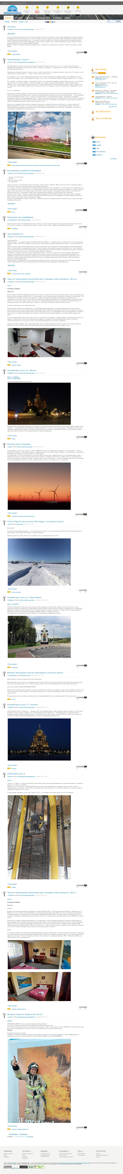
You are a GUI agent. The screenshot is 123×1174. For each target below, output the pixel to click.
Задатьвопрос (37, 11)
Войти (5, 3)
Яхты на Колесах (101, 151)
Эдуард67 (98, 93)
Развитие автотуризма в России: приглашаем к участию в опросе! (35, 672)
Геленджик (14, 516)
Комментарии (80, 52)
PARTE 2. (10, 1020)
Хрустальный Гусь (15, 234)
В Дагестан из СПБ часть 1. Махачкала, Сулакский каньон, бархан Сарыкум (106, 91)
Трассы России (81, 1153)
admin (9, 524)
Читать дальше (12, 51)
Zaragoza (14, 887)
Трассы (29, 18)
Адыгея (13, 165)
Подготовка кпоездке (67, 11)
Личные (21, 21)
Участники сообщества (27, 1153)
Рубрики (57, 18)
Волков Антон (13, 1162)
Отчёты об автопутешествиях (26, 29)
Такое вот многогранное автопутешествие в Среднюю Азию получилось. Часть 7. (42, 892)
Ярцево (13, 54)
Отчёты (19, 18)
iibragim (97, 104)
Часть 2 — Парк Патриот (14, 378)
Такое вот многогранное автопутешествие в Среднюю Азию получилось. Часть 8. (42, 279)
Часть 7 (9, 285)
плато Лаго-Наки (56, 165)
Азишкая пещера (47, 165)
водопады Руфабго (28, 165)
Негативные (25, 1158)
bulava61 (10, 29)
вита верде (18, 592)
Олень (10, 62)
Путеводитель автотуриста (65, 1153)
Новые (5, 1155)
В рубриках (14, 21)
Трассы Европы (81, 1155)
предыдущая (13, 1134)
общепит (19, 365)
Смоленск (11, 26)
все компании (113, 158)
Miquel (10, 776)
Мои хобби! (20, 524)
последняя (30, 1136)
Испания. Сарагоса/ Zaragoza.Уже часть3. (25, 1014)
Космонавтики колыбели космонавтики (24, 170)
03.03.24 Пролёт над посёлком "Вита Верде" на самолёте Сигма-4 (35, 521)
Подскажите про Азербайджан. (20, 217)
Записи (8, 18)
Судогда (23, 273)
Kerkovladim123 (12, 220)
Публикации (95, 73)
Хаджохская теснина (38, 165)
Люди (67, 18)
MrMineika (11, 373)
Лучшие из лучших (8, 1153)
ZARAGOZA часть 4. (16, 774)
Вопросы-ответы (26, 220)
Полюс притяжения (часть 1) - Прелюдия (106, 76)
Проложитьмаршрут (47, 11)
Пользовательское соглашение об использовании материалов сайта (74, 1162)
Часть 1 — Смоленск (13, 377)
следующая (23, 1134)
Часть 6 (9, 899)
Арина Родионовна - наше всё (103, 96)
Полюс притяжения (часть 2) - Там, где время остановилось (105, 83)
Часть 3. (9, 780)
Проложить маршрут (45, 1153)
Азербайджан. (15, 228)
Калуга (13, 211)
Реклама (98, 1153)
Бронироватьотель (57, 11)
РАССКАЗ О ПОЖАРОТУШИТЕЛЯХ (20, 1129)
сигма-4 (13, 592)
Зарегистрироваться (19, 3)
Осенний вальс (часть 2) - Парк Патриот (24, 597)
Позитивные (25, 1156)
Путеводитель (43, 18)
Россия (13, 699)
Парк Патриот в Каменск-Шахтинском (25, 516)
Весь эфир (111, 106)
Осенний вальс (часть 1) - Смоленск (22, 704)
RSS (26, 21)
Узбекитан (14, 365)
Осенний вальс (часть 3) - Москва (21, 370)
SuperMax (10, 281)
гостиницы (14, 1009)
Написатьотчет (27, 11)
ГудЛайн (98, 145)
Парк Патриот (15, 667)
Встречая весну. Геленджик (19, 444)
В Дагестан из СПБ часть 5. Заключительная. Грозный (102, 102)
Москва (13, 438)
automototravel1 (12, 675)
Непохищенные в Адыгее (18, 59)
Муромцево (27, 273)
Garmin (98, 142)
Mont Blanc (99, 155)
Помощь (78, 11)
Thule (97, 148)
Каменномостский (20, 165)
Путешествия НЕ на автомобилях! (26, 62)
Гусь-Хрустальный (16, 273)
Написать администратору (102, 1155)
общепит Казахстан (21, 1009)
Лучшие (7, 21)
